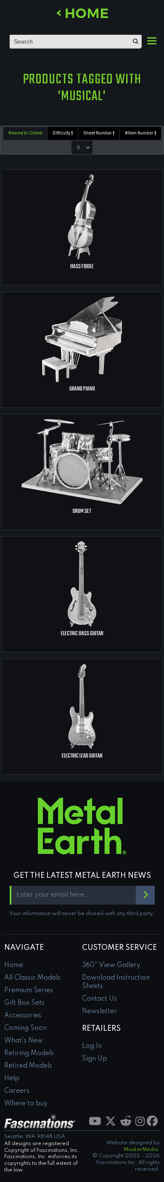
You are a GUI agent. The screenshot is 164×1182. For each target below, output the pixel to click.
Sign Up (94, 1058)
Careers (16, 1091)
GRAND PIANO (82, 389)
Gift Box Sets (24, 1003)
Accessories (22, 1015)
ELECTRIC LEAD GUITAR (82, 756)
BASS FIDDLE (82, 267)
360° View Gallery (111, 965)
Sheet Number (98, 133)
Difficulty (62, 133)
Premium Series (28, 990)
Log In (92, 1046)
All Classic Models (32, 978)
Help (11, 1078)
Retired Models (28, 1066)
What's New (23, 1040)
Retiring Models (29, 1053)
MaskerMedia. (142, 1149)
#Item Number (139, 133)
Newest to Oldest (25, 133)
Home (13, 965)
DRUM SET (82, 511)
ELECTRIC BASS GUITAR (82, 634)
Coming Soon (25, 1028)
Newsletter (99, 1011)
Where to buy (26, 1103)
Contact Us (99, 999)
